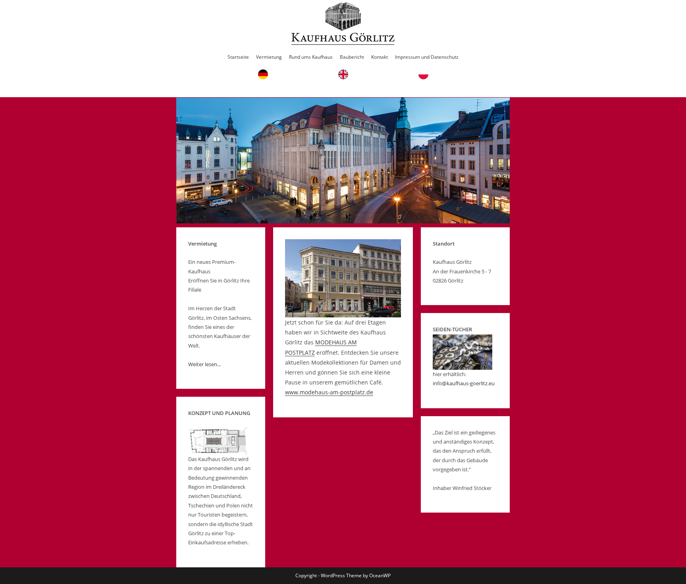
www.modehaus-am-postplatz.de (329, 392)
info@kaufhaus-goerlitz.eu (464, 383)
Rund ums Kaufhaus (311, 57)
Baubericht (352, 57)
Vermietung (269, 57)
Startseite (238, 57)
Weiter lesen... (204, 364)
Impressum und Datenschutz (427, 57)
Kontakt (379, 57)
